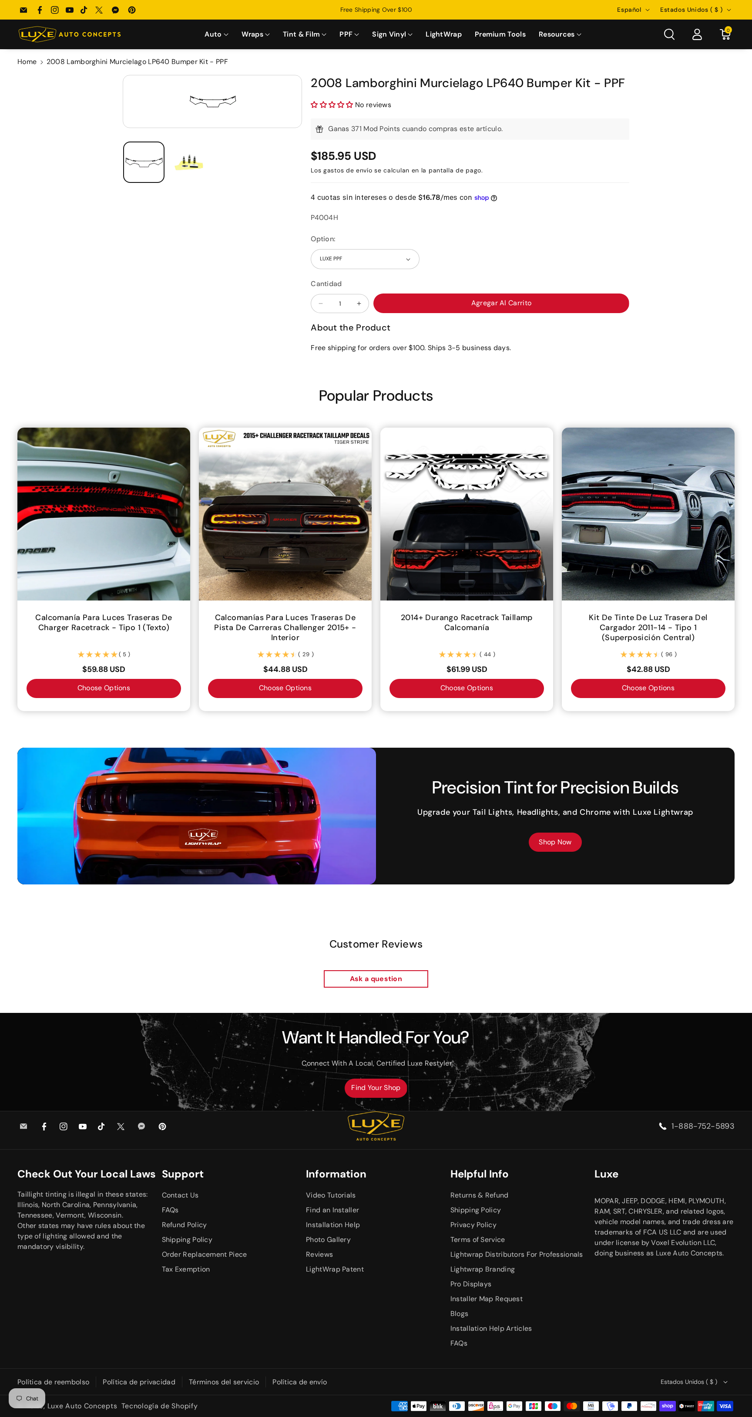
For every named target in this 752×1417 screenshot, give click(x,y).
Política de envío (299, 1382)
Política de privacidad (139, 1382)
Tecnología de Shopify (159, 1405)
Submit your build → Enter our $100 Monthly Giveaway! (376, 9)
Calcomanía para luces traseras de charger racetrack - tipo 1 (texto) (103, 623)
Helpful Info (479, 1174)
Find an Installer (332, 1210)
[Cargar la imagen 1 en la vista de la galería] (143, 162)
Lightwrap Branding (482, 1269)
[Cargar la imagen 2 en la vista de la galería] (189, 162)
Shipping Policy (187, 1239)
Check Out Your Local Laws (86, 1174)
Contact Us (180, 1195)
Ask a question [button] (376, 978)
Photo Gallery (328, 1239)
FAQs (170, 1210)
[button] (216, 34)
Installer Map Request (486, 1298)
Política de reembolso (53, 1382)
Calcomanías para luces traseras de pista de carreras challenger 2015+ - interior (285, 628)
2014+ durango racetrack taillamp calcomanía (467, 623)
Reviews (319, 1254)
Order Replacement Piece (204, 1254)
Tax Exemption (186, 1269)
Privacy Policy (473, 1224)
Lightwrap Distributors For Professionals (516, 1254)
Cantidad (326, 283)
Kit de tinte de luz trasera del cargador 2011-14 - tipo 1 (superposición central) (648, 628)
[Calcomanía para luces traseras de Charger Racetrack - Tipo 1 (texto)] (103, 514)
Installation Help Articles (491, 1328)
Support (183, 1174)
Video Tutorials (331, 1195)
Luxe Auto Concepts (82, 1405)
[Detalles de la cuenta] (697, 34)
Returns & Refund (479, 1195)
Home (27, 61)
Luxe (606, 1174)
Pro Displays (471, 1284)
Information (336, 1174)
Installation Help (333, 1224)
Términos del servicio (224, 1382)
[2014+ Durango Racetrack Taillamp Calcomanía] (466, 514)
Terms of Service (477, 1239)
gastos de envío (348, 170)
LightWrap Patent (335, 1269)
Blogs (459, 1313)
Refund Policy (184, 1224)
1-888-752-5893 (703, 1126)
